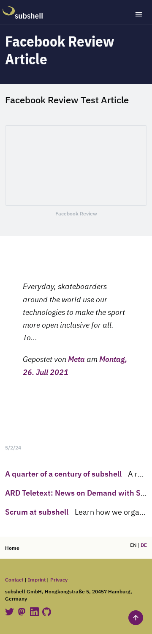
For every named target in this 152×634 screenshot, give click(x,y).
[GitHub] (46, 612)
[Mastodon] (22, 612)
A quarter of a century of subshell (63, 474)
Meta (76, 360)
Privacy (59, 580)
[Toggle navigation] (138, 14)
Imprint (37, 580)
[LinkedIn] (35, 612)
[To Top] (135, 617)
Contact (14, 580)
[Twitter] (10, 612)
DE (144, 545)
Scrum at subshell (36, 512)
